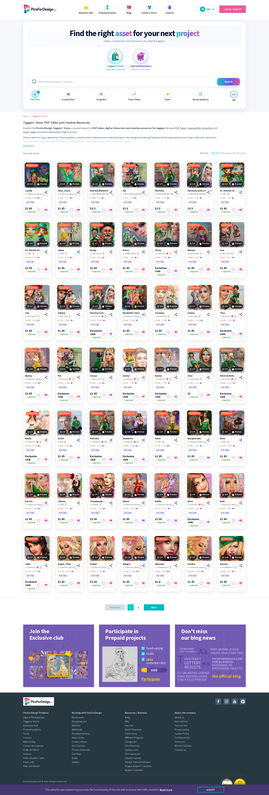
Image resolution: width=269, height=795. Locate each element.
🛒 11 (66, 198)
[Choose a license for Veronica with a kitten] (208, 210)
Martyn (191, 250)
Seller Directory (133, 729)
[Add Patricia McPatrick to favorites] (104, 210)
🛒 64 (131, 383)
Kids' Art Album (31, 766)
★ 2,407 (222, 198)
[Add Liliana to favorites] (201, 332)
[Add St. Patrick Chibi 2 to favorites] (233, 210)
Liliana (191, 313)
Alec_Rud (226, 253)
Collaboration (182, 737)
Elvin (222, 438)
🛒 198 (132, 571)
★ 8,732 (157, 508)
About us (179, 717)
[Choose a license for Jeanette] (143, 459)
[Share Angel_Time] (78, 565)
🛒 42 (131, 257)
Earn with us (181, 721)
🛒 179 (229, 320)
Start (167, 99)
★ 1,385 (157, 198)
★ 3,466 (190, 383)
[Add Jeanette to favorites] (136, 459)
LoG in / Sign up (232, 9)
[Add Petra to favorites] (136, 270)
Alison (126, 501)
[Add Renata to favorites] (233, 583)
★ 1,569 (60, 198)
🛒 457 (197, 571)
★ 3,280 (125, 383)
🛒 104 (229, 446)
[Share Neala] (46, 440)
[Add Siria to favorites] (201, 395)
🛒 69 (164, 571)
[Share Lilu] (46, 314)
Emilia (158, 501)
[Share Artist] (78, 440)
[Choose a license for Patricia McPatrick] (111, 210)
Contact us (180, 749)
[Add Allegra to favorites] (136, 583)
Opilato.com (131, 749)
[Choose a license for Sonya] (111, 395)
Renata (224, 564)
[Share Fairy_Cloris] (78, 192)
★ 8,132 (222, 508)
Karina (158, 375)
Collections (131, 733)
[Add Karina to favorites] (168, 397)
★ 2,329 (60, 257)
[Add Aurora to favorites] (39, 521)
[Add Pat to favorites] (136, 210)
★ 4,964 (125, 320)
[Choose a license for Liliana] (208, 332)
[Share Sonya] (111, 377)
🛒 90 (99, 446)
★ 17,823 (191, 571)
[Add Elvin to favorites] (233, 458)
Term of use (181, 725)
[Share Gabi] (241, 503)
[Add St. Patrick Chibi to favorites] (39, 270)
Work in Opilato (183, 745)
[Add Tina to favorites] (233, 334)
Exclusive (161, 253)
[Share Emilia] (176, 503)
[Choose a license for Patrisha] (176, 210)
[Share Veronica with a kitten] (208, 192)
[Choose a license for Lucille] (46, 210)
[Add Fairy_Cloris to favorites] (71, 210)
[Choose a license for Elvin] (241, 458)
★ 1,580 (92, 198)
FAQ (127, 721)
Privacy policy (182, 729)
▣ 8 (233, 257)
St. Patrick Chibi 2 (228, 190)
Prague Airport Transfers (138, 766)
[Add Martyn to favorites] (201, 270)
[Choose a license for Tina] (241, 334)
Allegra (126, 564)
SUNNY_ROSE (130, 253)
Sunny (126, 375)
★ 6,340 (60, 383)
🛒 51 (196, 257)
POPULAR (33, 165)
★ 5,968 (222, 383)
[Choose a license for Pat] (143, 210)
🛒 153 (34, 383)
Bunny (28, 375)
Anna (157, 438)
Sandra (191, 564)
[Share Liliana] (208, 314)
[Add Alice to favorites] (201, 522)
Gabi (222, 501)
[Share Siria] (208, 377)
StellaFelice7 (162, 567)
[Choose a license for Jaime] (78, 270)
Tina (222, 313)
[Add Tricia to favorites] (168, 271)
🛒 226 (99, 320)
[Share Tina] (241, 314)
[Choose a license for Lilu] (46, 332)
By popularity (229, 153)
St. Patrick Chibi (33, 250)
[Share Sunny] (143, 377)
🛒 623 (34, 446)
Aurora (29, 501)
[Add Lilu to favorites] (39, 332)
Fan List (129, 725)
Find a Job (28, 761)
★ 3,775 (92, 257)
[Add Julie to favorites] (39, 585)
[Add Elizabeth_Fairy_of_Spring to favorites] (136, 332)
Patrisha (159, 190)
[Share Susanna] (176, 314)
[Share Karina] (176, 377)
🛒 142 (132, 446)
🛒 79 (196, 446)
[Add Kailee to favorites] (104, 583)
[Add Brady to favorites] (104, 270)
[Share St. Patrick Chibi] (46, 252)
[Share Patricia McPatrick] (111, 192)
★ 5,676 (157, 571)
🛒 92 (99, 508)
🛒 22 (34, 257)
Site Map (76, 753)
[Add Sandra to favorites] (201, 583)
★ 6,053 (92, 571)
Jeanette (128, 438)
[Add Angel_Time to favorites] (71, 583)
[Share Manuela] (176, 565)
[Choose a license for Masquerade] (208, 458)
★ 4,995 (222, 320)
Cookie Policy (182, 733)
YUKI (224, 194)
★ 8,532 (157, 320)
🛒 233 (164, 257)
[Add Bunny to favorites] (39, 395)
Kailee (93, 564)
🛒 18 (66, 257)
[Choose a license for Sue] (241, 270)
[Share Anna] (176, 440)
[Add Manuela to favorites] (168, 583)
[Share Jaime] (78, 252)
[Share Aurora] (46, 503)
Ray (61, 442)
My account (78, 717)
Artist (61, 438)
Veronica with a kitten (199, 190)
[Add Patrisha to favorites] (168, 210)
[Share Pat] (143, 192)
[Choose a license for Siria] (208, 395)
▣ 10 (233, 571)
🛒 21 (196, 383)
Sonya (93, 375)
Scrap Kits (101, 99)
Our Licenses (78, 745)
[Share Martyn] (208, 252)
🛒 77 (229, 257)
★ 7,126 (28, 571)
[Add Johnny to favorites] (71, 521)
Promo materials (81, 749)
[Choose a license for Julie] (46, 585)
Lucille (28, 190)
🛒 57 (66, 508)
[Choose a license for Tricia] (176, 271)
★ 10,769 (61, 571)
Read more (166, 789)
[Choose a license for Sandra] (208, 583)
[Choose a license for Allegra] (143, 583)
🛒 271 (34, 571)
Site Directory (132, 745)
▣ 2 (136, 383)
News (75, 757)
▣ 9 (102, 198)
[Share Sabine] (78, 314)
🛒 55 (99, 257)
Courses (27, 737)
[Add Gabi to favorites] (233, 521)
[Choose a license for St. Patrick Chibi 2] (241, 210)
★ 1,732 (190, 198)
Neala (28, 438)
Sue (222, 250)
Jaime (61, 250)
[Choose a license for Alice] (208, 522)
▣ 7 (168, 198)
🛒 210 (164, 508)
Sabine (61, 313)
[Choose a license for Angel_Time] (78, 583)
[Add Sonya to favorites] (104, 395)
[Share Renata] (241, 565)
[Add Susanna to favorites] (168, 332)
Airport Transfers (134, 770)
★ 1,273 (125, 198)
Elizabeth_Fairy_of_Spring (132, 313)
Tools (26, 733)
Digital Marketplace (33, 717)
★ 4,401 (28, 446)
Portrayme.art (132, 753)
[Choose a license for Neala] (46, 459)
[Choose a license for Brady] (111, 270)
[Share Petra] (143, 252)
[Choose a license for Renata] (241, 583)
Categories (131, 741)
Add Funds (77, 729)
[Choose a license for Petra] (143, 270)
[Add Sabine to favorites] (71, 332)
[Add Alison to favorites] (136, 521)
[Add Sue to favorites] (233, 270)
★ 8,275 (222, 446)
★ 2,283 (28, 257)
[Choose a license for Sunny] (143, 397)
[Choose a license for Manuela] (176, 583)
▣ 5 (71, 198)
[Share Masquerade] (208, 440)
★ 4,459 (60, 446)
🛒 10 (196, 198)
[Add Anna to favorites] (168, 458)
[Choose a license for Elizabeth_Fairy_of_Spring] (143, 332)
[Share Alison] (143, 503)
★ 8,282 (28, 383)
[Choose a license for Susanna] (176, 332)
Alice (190, 501)
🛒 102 (99, 571)
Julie (27, 564)
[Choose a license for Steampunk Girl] (111, 521)
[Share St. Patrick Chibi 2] (241, 192)
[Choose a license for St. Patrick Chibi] (46, 270)
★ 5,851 (190, 446)
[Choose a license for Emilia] (176, 521)
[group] (58, 656)
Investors (180, 741)
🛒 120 (196, 320)
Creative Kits (68, 99)
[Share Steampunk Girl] (111, 503)
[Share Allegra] (143, 565)
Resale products (201, 99)
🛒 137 (67, 571)
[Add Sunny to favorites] (136, 397)
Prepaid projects (32, 729)
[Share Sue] (241, 252)
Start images (78, 141)
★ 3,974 (222, 257)
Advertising (29, 741)
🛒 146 (164, 320)
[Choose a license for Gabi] (241, 521)
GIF (233, 100)
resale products (98, 141)
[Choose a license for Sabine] (78, 332)
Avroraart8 (96, 253)
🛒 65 (229, 508)
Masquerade (194, 438)
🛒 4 (131, 198)
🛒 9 (98, 198)
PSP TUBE (30, 202)
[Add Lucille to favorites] (39, 210)
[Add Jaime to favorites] (71, 270)
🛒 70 (229, 571)
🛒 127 (132, 508)
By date (216, 152)
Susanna (159, 313)
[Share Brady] (111, 252)
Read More (28, 145)
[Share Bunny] (46, 377)
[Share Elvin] (241, 440)
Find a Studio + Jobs (33, 757)
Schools (27, 753)
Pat (124, 190)
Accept (210, 789)
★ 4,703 (60, 320)
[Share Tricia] (176, 252)
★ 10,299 (126, 571)
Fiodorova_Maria (34, 194)
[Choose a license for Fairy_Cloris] (78, 210)
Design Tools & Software (138, 761)
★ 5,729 (92, 320)
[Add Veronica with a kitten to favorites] (201, 210)
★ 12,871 (93, 508)
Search (229, 81)
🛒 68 (164, 446)
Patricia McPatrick (99, 190)
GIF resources (63, 141)
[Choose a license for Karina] (176, 397)
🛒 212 (229, 383)
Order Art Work (31, 749)
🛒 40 (66, 446)
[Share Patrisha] (176, 192)
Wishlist (76, 725)
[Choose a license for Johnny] (78, 521)
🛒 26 (229, 198)
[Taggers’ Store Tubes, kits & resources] (115, 56)
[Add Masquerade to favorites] (201, 458)
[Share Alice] (208, 503)
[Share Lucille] (46, 192)
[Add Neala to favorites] (39, 459)
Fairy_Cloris (64, 190)
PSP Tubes (35, 99)
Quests (75, 761)
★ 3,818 (28, 320)
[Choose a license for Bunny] (46, 395)
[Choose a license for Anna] (176, 458)
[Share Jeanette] (143, 440)
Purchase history (81, 733)
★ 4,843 (92, 446)
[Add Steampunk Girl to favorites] (104, 521)
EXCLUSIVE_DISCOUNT (101, 194)
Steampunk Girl (98, 501)
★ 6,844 (60, 508)
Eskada (95, 505)
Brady (93, 250)
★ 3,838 (190, 257)
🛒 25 (34, 198)
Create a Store (79, 741)
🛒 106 (67, 320)
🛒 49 (99, 383)
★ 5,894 (222, 571)
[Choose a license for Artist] (78, 458)
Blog (127, 717)
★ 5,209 (92, 383)
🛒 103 (132, 320)
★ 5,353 (157, 383)
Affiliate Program (134, 737)
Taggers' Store (31, 721)
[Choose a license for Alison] (143, 521)
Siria (190, 375)
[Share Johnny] (78, 503)
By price (241, 153)
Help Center (78, 737)
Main (25, 116)
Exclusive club (161, 269)
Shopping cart (79, 721)
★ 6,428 (190, 320)
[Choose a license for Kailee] (111, 583)
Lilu (27, 313)
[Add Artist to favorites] (71, 458)
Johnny (62, 501)
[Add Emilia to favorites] (168, 521)
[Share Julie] (46, 565)
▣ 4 (38, 198)
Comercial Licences (33, 745)
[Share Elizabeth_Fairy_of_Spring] (143, 314)
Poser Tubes (134, 99)
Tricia (158, 250)
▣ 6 (71, 257)
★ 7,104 (125, 508)
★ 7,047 (157, 446)
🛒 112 (34, 508)
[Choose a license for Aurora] (46, 521)
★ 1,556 (28, 198)
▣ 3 (233, 198)
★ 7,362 (28, 508)
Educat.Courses (133, 757)
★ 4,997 (125, 257)
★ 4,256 (190, 508)
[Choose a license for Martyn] (208, 270)
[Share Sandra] (208, 565)
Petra (126, 250)
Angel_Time (64, 564)
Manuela (159, 564)
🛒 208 (67, 383)
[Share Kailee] (111, 565)
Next (154, 607)
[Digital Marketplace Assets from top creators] (141, 56)
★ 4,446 (157, 257)
